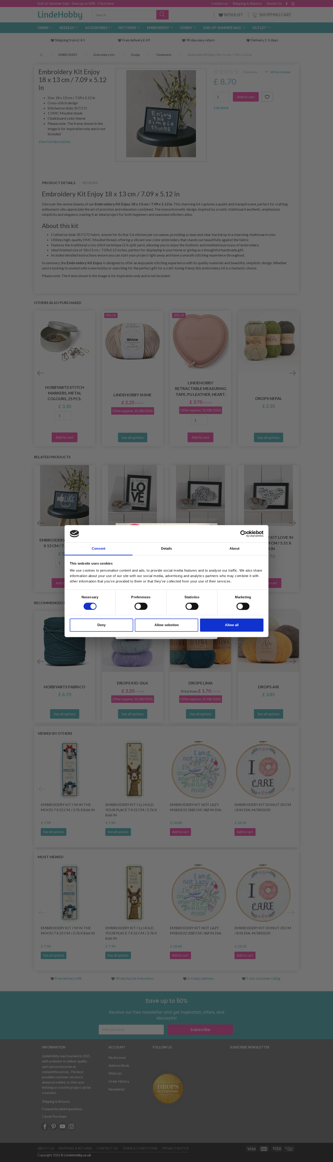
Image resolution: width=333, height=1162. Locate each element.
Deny (101, 625)
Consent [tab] (98, 549)
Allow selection (166, 625)
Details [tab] (166, 549)
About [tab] (234, 549)
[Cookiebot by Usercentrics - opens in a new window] (243, 533)
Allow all (232, 625)
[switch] (141, 606)
